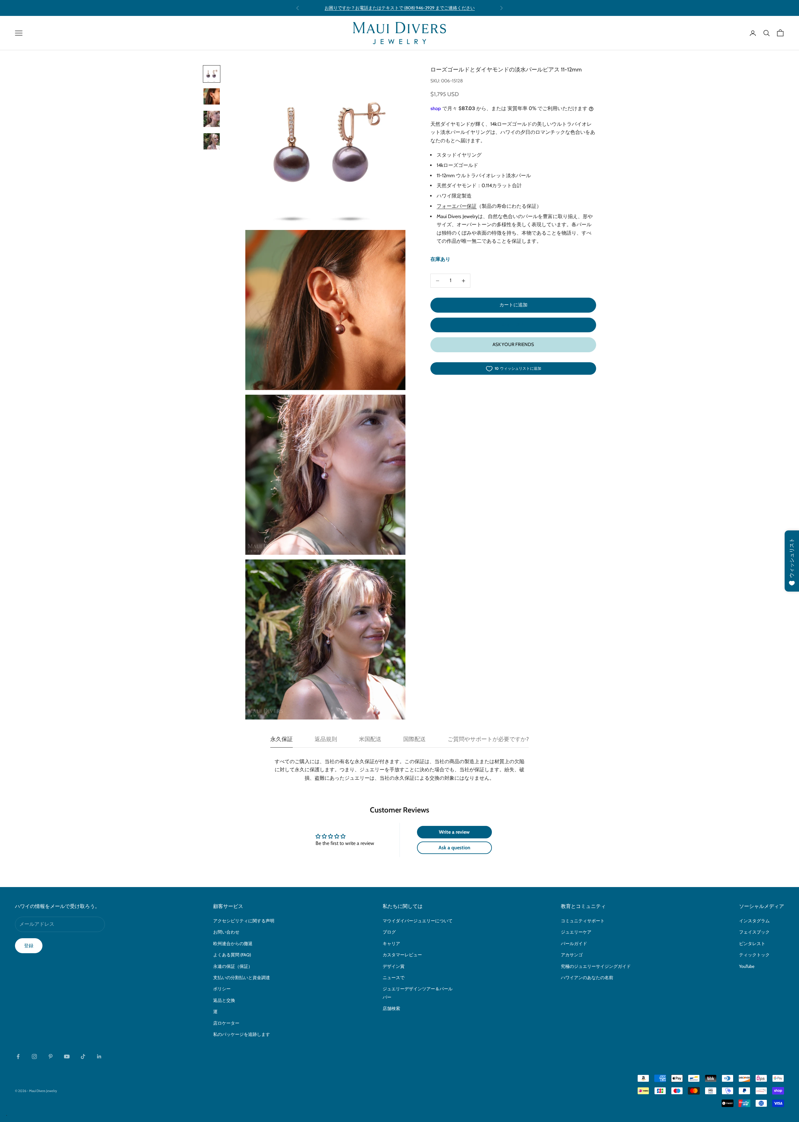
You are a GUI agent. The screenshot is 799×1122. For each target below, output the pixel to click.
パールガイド (574, 943)
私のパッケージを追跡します (241, 1034)
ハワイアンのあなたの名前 (587, 977)
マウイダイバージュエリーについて (418, 921)
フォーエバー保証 (457, 206)
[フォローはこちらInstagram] (34, 1056)
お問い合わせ (226, 932)
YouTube (746, 966)
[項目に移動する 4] (211, 141)
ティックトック (754, 955)
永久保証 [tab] (281, 739)
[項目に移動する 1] (211, 74)
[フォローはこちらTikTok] (83, 1056)
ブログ (389, 932)
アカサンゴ (572, 955)
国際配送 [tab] (414, 739)
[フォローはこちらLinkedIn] (99, 1056)
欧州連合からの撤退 (232, 943)
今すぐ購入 (513, 325)
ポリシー (222, 989)
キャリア (391, 943)
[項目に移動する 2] (211, 96)
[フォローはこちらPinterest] (50, 1056)
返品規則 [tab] (326, 739)
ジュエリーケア (576, 932)
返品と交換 (224, 1000)
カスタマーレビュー (402, 955)
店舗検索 (391, 1008)
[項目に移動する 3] (211, 119)
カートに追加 (513, 305)
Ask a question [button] (454, 848)
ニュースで (393, 977)
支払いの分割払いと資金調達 (241, 977)
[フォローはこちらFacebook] (18, 1056)
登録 (28, 946)
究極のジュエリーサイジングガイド (596, 966)
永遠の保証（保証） (232, 966)
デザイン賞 (393, 966)
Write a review (454, 832)
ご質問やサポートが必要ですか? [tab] (488, 739)
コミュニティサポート (583, 921)
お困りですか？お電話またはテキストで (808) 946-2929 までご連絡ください (400, 8)
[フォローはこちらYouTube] (67, 1056)
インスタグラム (754, 921)
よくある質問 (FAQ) (232, 955)
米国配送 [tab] (370, 739)
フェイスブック (754, 932)
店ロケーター (226, 1023)
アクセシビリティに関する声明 (243, 921)
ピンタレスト (752, 943)
